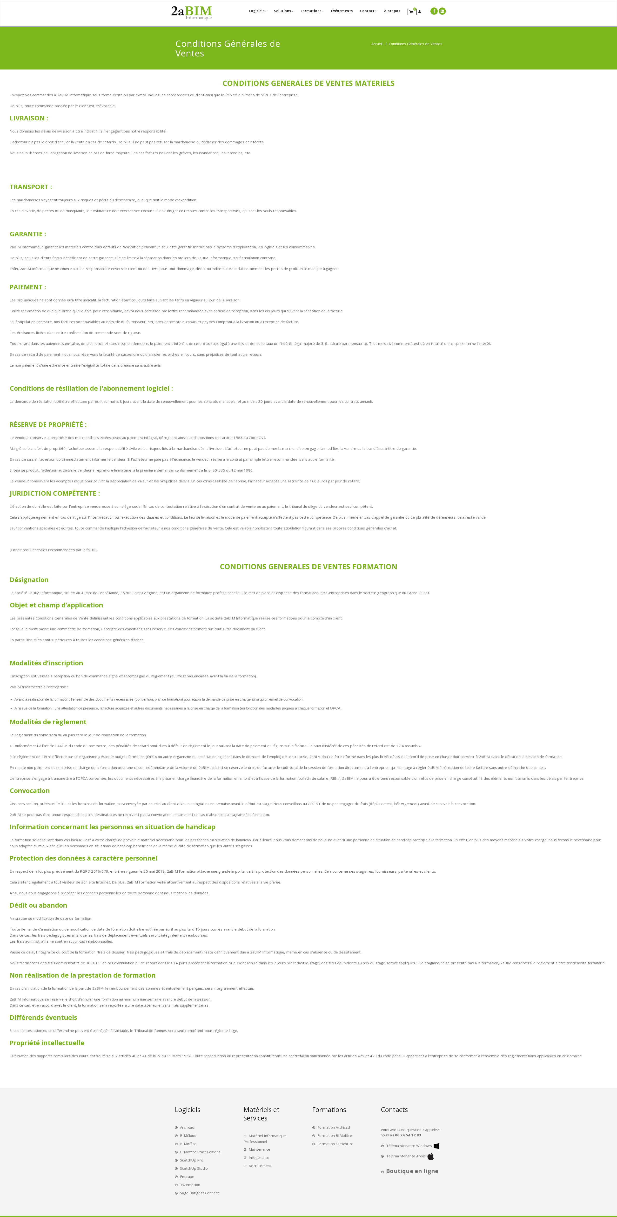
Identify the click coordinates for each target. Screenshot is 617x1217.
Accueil (376, 43)
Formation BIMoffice (334, 1135)
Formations (311, 10)
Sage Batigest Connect (199, 1192)
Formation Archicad (333, 1127)
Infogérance (259, 1157)
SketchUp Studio (194, 1168)
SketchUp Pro (191, 1160)
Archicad (187, 1127)
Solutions (282, 10)
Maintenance (259, 1149)
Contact (367, 10)
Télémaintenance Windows (409, 1145)
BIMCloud (188, 1135)
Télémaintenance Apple (406, 1156)
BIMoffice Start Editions (200, 1151)
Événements (342, 10)
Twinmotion (190, 1184)
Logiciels (257, 10)
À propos (392, 10)
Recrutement (260, 1165)
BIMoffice (188, 1143)
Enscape (187, 1176)
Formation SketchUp (334, 1143)
